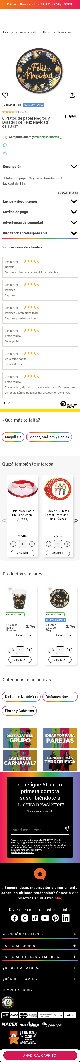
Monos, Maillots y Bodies (49, 437)
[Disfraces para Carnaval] (20, 769)
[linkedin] (65, 918)
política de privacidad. (22, 852)
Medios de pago (15, 211)
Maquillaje (13, 437)
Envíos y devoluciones (20, 201)
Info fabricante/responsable (25, 233)
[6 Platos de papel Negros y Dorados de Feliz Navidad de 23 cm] (49, 590)
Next (74, 518)
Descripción (12, 166)
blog (58, 898)
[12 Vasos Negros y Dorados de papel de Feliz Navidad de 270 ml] (9, 590)
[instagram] (24, 918)
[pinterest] (55, 918)
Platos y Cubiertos (19, 710)
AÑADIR (22, 553)
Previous (2, 518)
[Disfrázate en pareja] (60, 747)
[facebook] (14, 918)
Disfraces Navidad (60, 696)
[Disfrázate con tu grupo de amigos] (20, 747)
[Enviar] (66, 829)
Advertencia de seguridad (23, 222)
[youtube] (45, 918)
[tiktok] (34, 918)
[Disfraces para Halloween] (60, 769)
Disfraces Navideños (21, 696)
